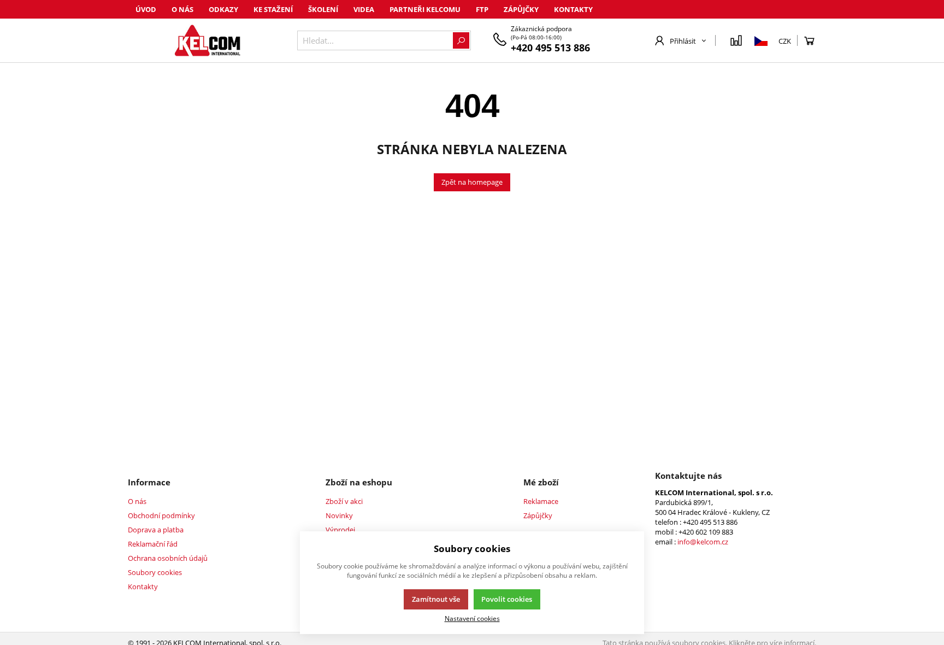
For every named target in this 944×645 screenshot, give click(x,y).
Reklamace (540, 501)
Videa (363, 9)
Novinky (339, 515)
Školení (323, 9)
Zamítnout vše (436, 599)
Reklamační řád (153, 544)
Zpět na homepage (472, 182)
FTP (482, 9)
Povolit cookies (506, 599)
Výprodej (340, 530)
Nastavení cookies (472, 618)
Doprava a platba (156, 530)
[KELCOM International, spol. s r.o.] (207, 40)
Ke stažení (273, 9)
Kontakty (573, 9)
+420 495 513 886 (550, 47)
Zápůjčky (521, 9)
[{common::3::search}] (461, 40)
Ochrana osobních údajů (168, 558)
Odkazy (223, 9)
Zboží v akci (344, 501)
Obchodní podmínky (161, 515)
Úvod (145, 9)
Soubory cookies (155, 572)
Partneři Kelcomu (425, 9)
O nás (182, 9)
